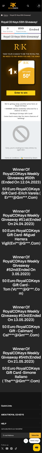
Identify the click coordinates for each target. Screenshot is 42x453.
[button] (3, 5)
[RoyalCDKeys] (13, 6)
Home (6, 15)
